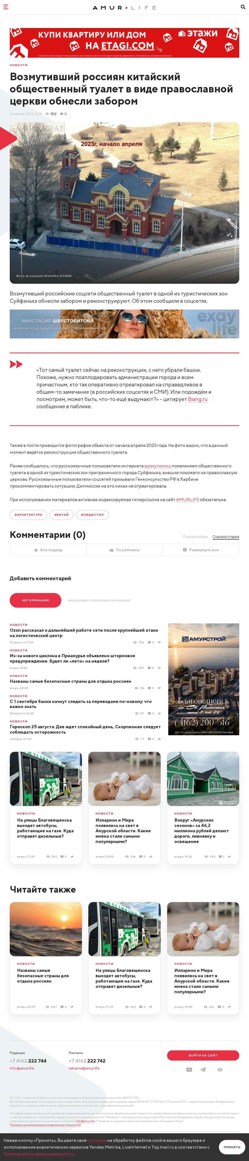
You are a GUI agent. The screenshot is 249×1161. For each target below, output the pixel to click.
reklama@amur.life (84, 1068)
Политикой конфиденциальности (39, 1153)
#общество (92, 514)
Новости (19, 65)
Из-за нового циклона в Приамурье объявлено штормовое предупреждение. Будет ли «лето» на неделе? (72, 658)
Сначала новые (195, 537)
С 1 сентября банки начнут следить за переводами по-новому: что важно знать (81, 704)
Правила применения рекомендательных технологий (45, 1125)
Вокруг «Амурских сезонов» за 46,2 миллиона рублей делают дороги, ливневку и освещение (201, 830)
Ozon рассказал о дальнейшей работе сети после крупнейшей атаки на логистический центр (84, 633)
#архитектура (28, 514)
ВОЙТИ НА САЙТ (203, 1055)
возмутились (158, 465)
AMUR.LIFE (187, 499)
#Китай (61, 514)
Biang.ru (198, 399)
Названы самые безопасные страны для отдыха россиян (70, 681)
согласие (96, 1140)
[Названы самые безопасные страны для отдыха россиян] (160, 688)
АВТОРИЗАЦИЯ (35, 600)
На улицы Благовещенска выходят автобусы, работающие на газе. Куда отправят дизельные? (45, 828)
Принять (232, 1147)
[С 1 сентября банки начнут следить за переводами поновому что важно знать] (160, 713)
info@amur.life (22, 1068)
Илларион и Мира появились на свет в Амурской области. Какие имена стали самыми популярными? (123, 830)
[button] (220, 1069)
